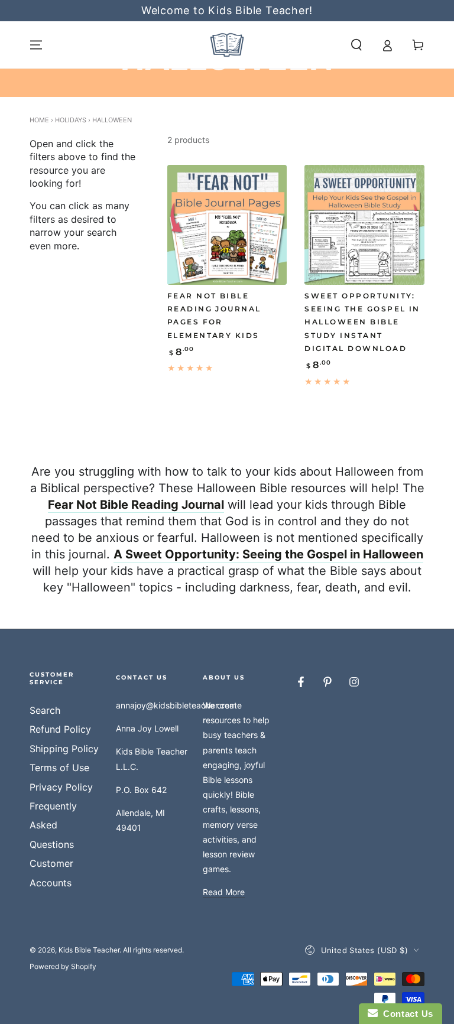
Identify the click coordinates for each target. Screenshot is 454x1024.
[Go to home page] (227, 45)
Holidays (70, 120)
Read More (224, 892)
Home (39, 120)
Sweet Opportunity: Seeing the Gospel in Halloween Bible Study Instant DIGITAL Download (362, 322)
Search (45, 710)
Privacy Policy (61, 787)
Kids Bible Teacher (89, 949)
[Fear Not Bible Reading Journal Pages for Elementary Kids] (227, 225)
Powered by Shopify (63, 966)
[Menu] (36, 45)
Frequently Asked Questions (53, 825)
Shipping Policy (64, 749)
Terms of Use (59, 767)
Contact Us (405, 1014)
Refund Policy (60, 729)
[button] (356, 45)
